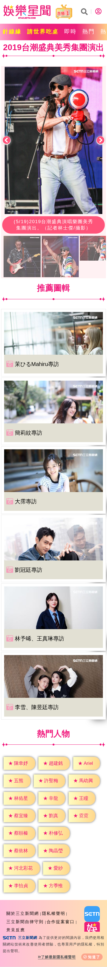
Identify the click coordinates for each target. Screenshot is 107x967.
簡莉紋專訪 (28, 433)
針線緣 (12, 31)
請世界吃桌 (43, 31)
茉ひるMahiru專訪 (37, 364)
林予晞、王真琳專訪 (39, 638)
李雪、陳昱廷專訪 (37, 707)
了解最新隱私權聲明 (58, 957)
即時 (70, 31)
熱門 (88, 31)
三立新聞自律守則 (25, 921)
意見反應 (15, 930)
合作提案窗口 (61, 921)
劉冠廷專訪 (28, 570)
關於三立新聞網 (22, 913)
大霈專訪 (26, 501)
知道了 (94, 957)
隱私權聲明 (53, 913)
